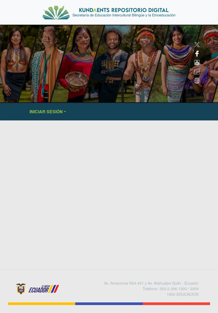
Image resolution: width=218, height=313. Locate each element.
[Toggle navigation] (22, 111)
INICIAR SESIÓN (46, 111)
